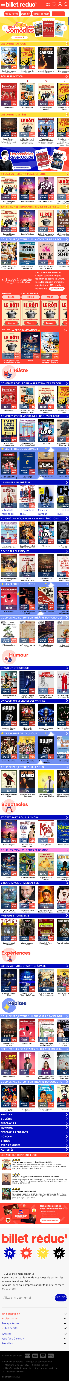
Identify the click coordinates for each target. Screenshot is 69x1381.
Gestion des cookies (15, 1371)
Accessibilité (51, 1368)
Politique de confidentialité (39, 1361)
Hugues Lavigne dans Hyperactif (27, 1176)
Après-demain (41, 13)
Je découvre (57, 288)
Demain (25, 13)
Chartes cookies (40, 1364)
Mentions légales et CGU (17, 1364)
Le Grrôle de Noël (20, 1191)
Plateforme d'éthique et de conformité (23, 1368)
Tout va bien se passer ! (22, 1162)
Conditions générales (12, 1361)
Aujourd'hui (12, 13)
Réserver (11, 323)
